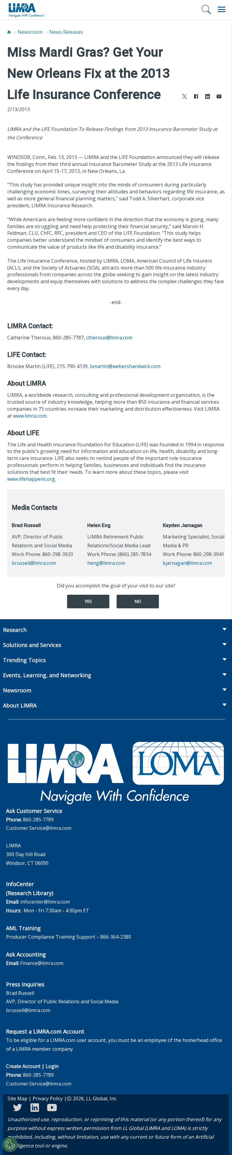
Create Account (23, 1066)
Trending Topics (24, 660)
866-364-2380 (115, 936)
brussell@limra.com (34, 563)
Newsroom (30, 32)
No (137, 601)
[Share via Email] (219, 97)
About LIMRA (20, 705)
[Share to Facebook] (196, 97)
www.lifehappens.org (31, 479)
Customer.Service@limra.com (38, 828)
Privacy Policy (48, 1098)
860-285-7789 (38, 819)
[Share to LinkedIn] (207, 97)
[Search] (206, 9)
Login (52, 1066)
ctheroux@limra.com (109, 337)
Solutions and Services (32, 645)
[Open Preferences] (10, 1144)
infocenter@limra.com (45, 901)
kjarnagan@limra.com (187, 563)
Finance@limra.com (41, 963)
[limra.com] (26, 10)
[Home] (9, 32)
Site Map (17, 1098)
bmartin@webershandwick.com (125, 366)
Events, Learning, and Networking (47, 675)
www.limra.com (30, 415)
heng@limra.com (106, 563)
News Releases (66, 32)
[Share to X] (184, 97)
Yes (88, 601)
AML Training (23, 928)
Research (15, 629)
